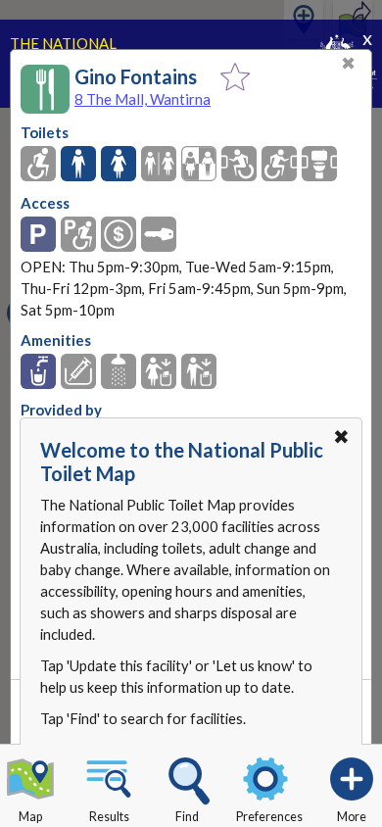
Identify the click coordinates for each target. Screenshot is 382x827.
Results (109, 816)
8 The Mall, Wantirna (142, 99)
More (351, 816)
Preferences (269, 816)
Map (30, 816)
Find (187, 816)
